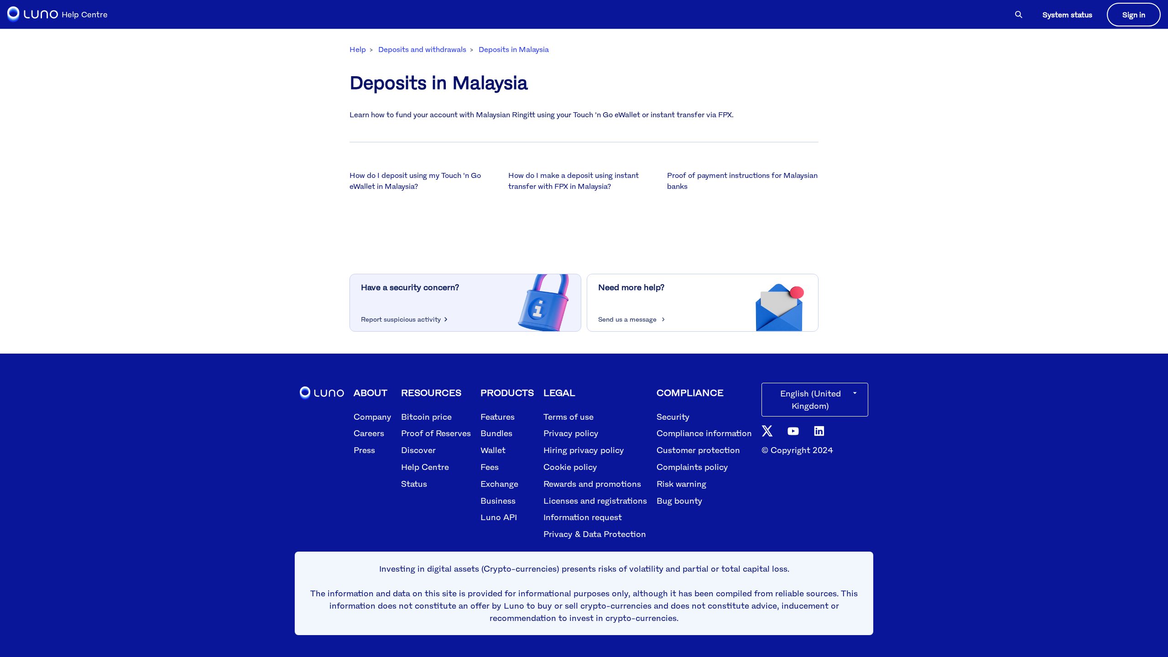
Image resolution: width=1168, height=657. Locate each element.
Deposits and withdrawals (422, 49)
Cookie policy (570, 467)
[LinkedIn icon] (819, 430)
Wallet (493, 450)
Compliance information (704, 433)
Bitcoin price (426, 417)
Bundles (496, 433)
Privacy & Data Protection (594, 534)
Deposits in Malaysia (514, 49)
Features (497, 417)
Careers (369, 433)
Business (498, 500)
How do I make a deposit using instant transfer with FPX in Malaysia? (573, 181)
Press (364, 450)
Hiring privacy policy (583, 450)
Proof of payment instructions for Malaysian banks (742, 181)
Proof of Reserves (436, 433)
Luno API (498, 517)
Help (357, 49)
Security (673, 417)
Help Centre (425, 467)
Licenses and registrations (595, 500)
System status (1067, 14)
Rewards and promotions (592, 484)
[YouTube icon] (793, 430)
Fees (489, 467)
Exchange (499, 484)
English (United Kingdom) (810, 399)
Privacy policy (571, 433)
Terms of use (568, 417)
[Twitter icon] (767, 430)
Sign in (1133, 14)
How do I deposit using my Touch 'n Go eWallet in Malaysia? (415, 181)
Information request (582, 517)
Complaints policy (692, 467)
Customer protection (698, 450)
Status (414, 484)
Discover (418, 450)
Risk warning (681, 484)
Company (372, 417)
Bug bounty (679, 500)
